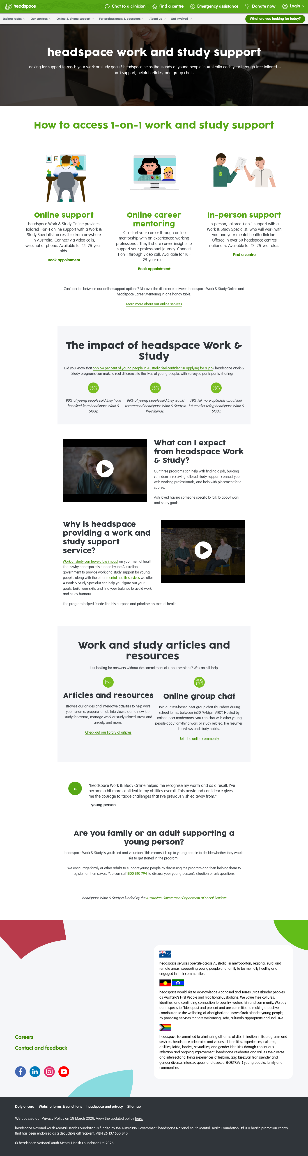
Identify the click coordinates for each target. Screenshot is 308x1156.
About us (156, 19)
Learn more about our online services (154, 304)
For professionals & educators (120, 19)
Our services (39, 19)
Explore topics (13, 19)
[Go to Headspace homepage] (20, 6)
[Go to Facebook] (20, 1071)
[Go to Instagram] (49, 1071)
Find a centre (171, 6)
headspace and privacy (105, 1107)
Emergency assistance (217, 6)
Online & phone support (74, 19)
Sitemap (134, 1107)
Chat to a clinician (129, 6)
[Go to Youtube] (63, 1071)
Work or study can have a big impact (90, 562)
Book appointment (64, 260)
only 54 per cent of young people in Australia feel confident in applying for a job (153, 368)
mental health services (123, 578)
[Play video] (105, 470)
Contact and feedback (41, 1048)
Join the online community (199, 739)
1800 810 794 (136, 874)
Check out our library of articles (108, 733)
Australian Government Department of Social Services (185, 898)
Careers (24, 1037)
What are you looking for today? (275, 19)
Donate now (264, 6)
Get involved (180, 19)
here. (139, 1118)
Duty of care (24, 1107)
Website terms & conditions (60, 1107)
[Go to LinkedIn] (35, 1071)
